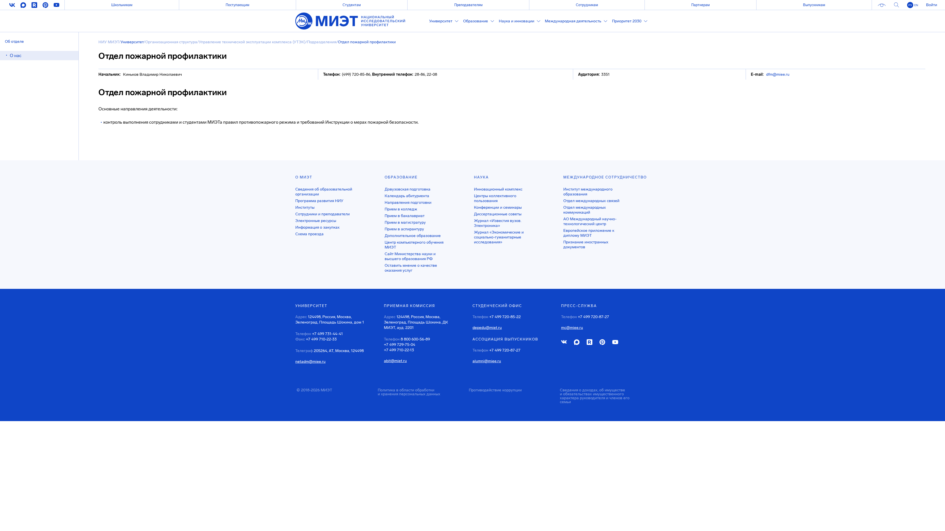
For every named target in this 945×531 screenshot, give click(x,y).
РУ (910, 5)
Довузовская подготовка (407, 189)
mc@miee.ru (572, 328)
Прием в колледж (401, 209)
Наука (481, 177)
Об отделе (14, 41)
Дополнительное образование (413, 235)
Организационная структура (171, 42)
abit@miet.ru (395, 361)
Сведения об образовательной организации (323, 191)
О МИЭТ (303, 177)
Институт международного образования (588, 191)
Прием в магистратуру (405, 222)
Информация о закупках (317, 227)
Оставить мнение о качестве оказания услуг (411, 268)
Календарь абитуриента (407, 195)
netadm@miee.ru (310, 362)
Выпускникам (814, 5)
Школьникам (121, 5)
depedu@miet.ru (487, 328)
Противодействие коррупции (495, 390)
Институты (305, 207)
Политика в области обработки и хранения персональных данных (409, 392)
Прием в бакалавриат (405, 215)
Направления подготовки (408, 202)
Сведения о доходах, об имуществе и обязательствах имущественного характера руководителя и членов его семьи (595, 396)
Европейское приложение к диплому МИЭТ (588, 233)
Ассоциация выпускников (505, 339)
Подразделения (321, 42)
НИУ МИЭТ (108, 42)
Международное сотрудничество (605, 177)
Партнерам (700, 5)
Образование (401, 177)
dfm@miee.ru (777, 74)
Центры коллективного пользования (495, 198)
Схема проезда (309, 234)
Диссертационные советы (497, 214)
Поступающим (237, 5)
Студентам (352, 5)
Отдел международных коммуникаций (584, 210)
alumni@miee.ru (486, 361)
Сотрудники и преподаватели (322, 214)
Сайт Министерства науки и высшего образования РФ (410, 256)
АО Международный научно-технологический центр (589, 221)
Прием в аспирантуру (404, 229)
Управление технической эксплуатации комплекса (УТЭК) (252, 42)
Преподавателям (468, 5)
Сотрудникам (587, 5)
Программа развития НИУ (319, 200)
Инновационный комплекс (498, 189)
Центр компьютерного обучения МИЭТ (414, 245)
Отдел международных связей (591, 200)
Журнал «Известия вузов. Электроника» (497, 223)
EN (916, 5)
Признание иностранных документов (585, 244)
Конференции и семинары (498, 207)
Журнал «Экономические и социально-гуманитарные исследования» (499, 237)
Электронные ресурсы (315, 220)
